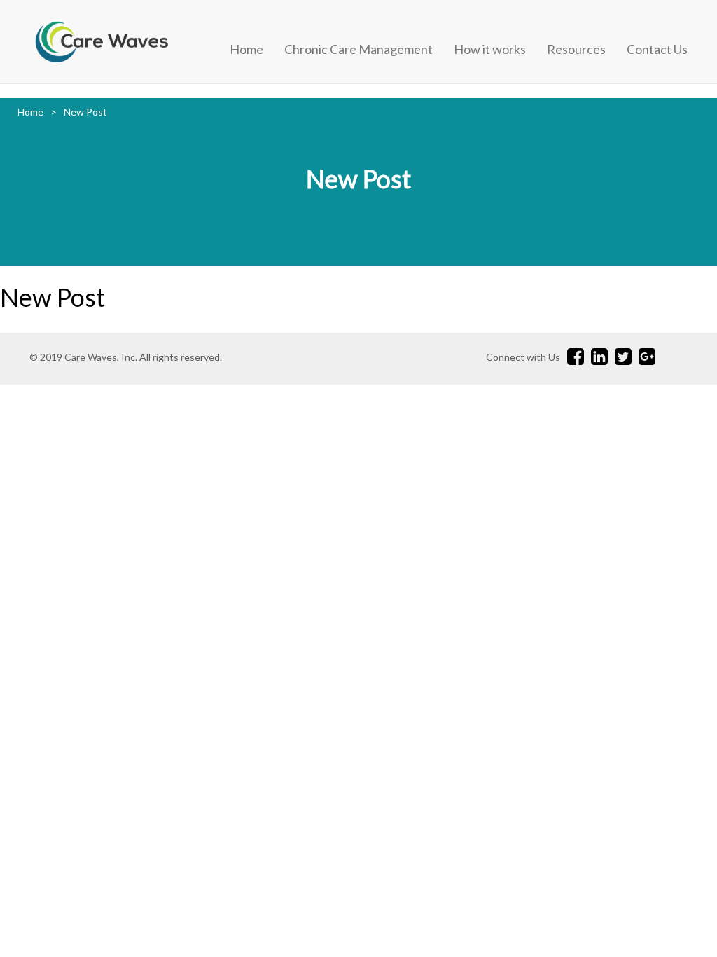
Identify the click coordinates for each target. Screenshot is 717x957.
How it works (490, 49)
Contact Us (657, 49)
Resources (576, 49)
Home (246, 49)
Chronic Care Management (358, 49)
